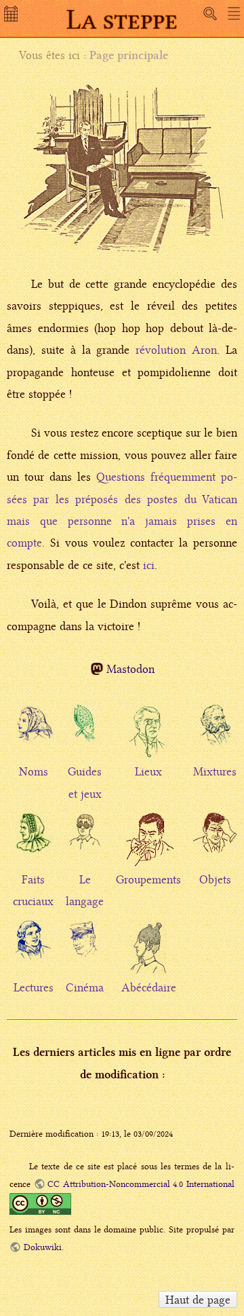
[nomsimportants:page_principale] (33, 728)
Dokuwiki (42, 1247)
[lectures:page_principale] (33, 944)
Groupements (148, 879)
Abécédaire (148, 987)
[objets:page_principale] (215, 839)
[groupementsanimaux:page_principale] (148, 850)
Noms (33, 771)
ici (149, 565)
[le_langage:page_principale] (85, 834)
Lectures (34, 987)
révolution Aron (176, 350)
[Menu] (234, 13)
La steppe (122, 19)
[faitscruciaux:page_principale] (33, 836)
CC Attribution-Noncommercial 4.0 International (141, 1184)
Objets (215, 879)
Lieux (148, 771)
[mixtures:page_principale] (215, 731)
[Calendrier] (12, 17)
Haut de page (197, 1299)
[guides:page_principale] (85, 726)
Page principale (128, 55)
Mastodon (130, 669)
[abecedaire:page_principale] (148, 958)
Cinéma (85, 987)
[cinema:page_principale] (85, 942)
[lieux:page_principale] (148, 742)
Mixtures (215, 771)
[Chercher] (210, 13)
